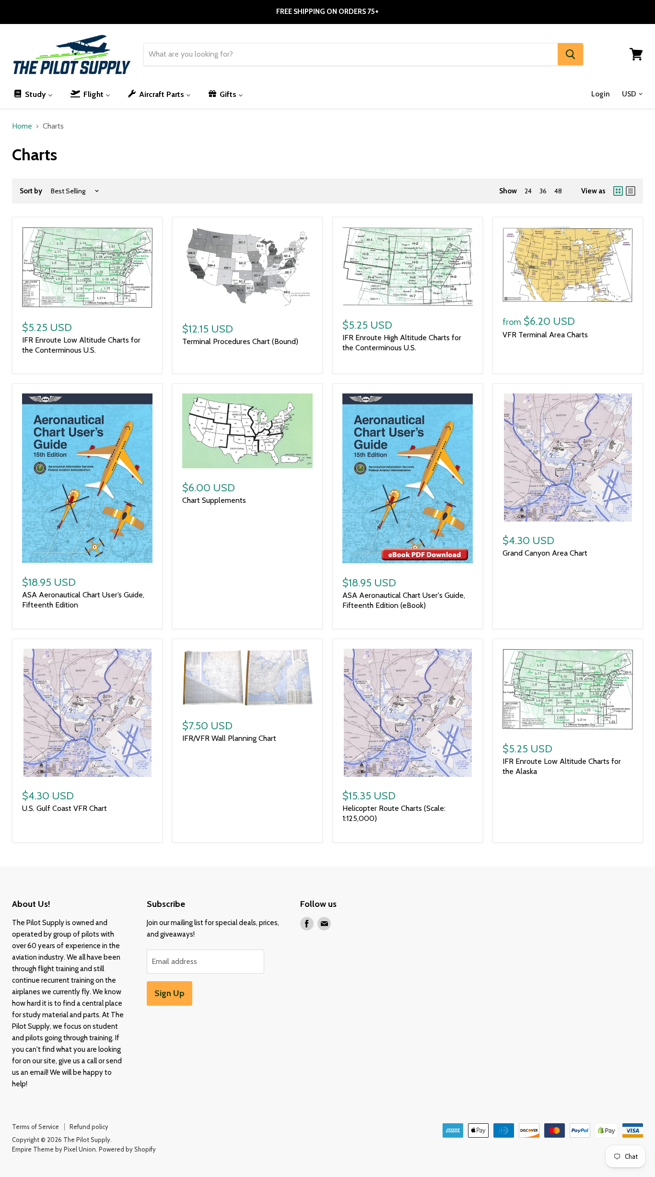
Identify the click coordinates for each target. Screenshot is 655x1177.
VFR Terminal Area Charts (545, 334)
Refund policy (89, 1126)
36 (543, 191)
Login (600, 94)
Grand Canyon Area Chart (545, 553)
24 (528, 191)
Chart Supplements (214, 500)
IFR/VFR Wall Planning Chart (229, 738)
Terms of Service (35, 1126)
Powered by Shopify (127, 1149)
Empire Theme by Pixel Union (54, 1149)
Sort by (31, 191)
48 (558, 191)
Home (22, 126)
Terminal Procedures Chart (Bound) (240, 341)
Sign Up (169, 993)
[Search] (570, 54)
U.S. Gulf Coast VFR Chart (64, 808)
